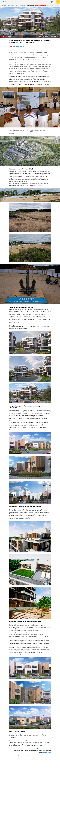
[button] (28, 301)
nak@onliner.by (47, 752)
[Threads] (58, 5)
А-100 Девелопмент (20, 755)
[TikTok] (55, 5)
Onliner (15, 755)
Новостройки (26, 755)
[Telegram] (48, 5)
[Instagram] (50, 5)
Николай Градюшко (44, 36)
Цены (10, 755)
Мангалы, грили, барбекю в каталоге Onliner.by (39, 748)
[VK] (53, 5)
